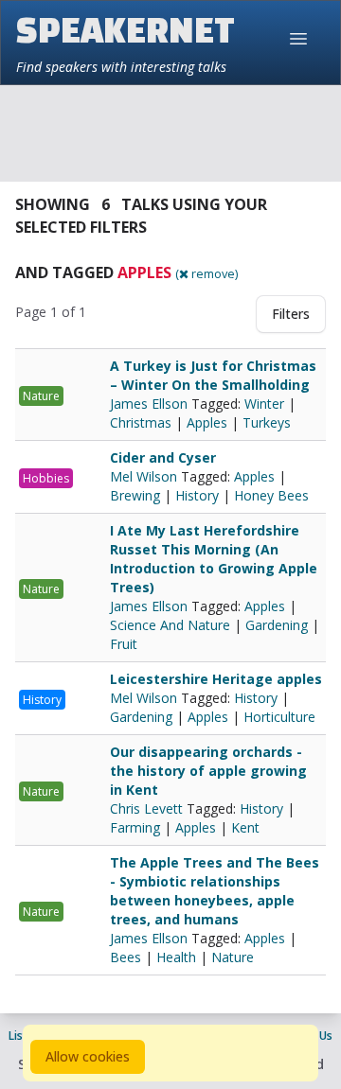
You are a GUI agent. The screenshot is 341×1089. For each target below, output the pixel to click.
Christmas (140, 422)
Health (176, 957)
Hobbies (46, 478)
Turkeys (266, 422)
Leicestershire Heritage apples (216, 679)
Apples (207, 422)
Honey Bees (271, 495)
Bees (125, 957)
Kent (245, 827)
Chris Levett (148, 808)
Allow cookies (87, 1056)
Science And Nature (170, 625)
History (197, 495)
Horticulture (279, 717)
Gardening (276, 625)
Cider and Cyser (163, 457)
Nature (41, 396)
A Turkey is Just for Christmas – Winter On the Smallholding (213, 375)
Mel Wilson (145, 476)
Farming (135, 827)
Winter (264, 404)
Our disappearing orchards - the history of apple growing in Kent (208, 771)
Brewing (135, 495)
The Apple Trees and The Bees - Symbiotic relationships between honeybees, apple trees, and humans (214, 890)
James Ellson (150, 404)
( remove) (206, 273)
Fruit (123, 644)
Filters (291, 314)
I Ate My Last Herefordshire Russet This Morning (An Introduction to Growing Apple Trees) (213, 558)
